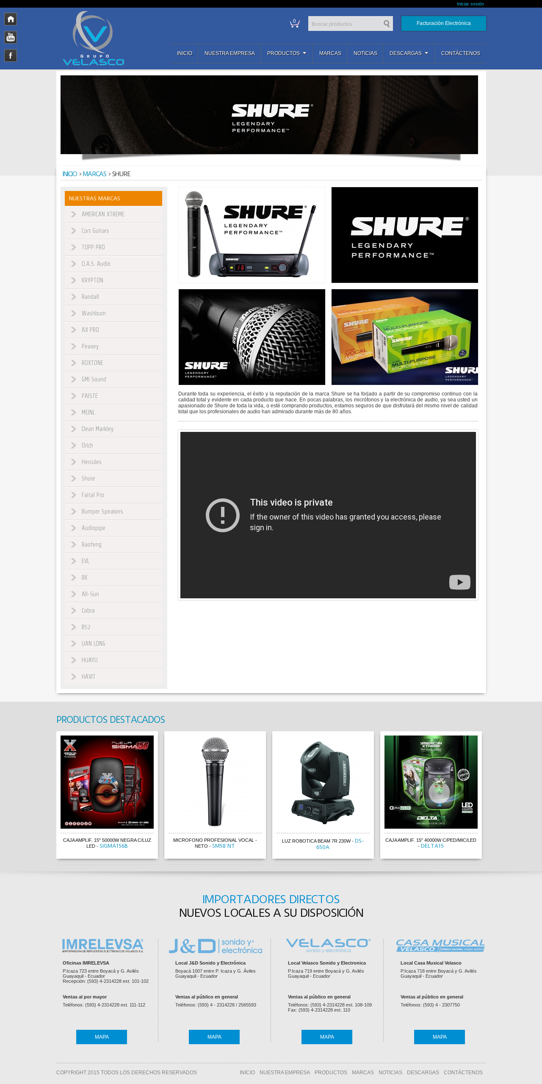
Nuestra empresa (230, 53)
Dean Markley (97, 429)
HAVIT (89, 676)
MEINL (88, 412)
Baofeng (92, 544)
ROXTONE (92, 362)
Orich (87, 445)
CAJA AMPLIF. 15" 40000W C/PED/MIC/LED (430, 840)
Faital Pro (93, 495)
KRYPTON (92, 280)
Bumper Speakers (102, 511)
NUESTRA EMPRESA (285, 1073)
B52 (86, 627)
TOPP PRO (93, 247)
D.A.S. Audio (96, 263)
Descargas (406, 53)
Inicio (184, 53)
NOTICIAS (390, 1073)
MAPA (102, 1037)
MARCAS (363, 1073)
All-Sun (90, 594)
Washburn (94, 313)
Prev (48, 796)
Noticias (365, 53)
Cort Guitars (95, 230)
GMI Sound (94, 379)
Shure (88, 478)
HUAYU (90, 660)
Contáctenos (460, 53)
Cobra (88, 610)
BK (85, 577)
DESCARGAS (423, 1073)
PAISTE (90, 396)
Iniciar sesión (470, 3)
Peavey (90, 346)
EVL (85, 561)
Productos (283, 53)
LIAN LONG (93, 643)
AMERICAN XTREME (103, 214)
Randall (90, 296)
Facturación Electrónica (444, 23)
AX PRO (90, 329)
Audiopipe (93, 528)
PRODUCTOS (331, 1073)
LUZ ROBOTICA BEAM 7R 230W (316, 840)
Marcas (330, 53)
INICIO (247, 1073)
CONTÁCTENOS (463, 1073)
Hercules (92, 462)
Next (494, 796)
